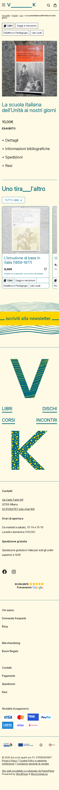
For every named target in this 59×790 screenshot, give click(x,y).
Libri (7, 408)
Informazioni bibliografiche (27, 149)
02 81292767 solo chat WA (18, 509)
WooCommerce (39, 774)
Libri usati (37, 32)
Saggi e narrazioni (27, 25)
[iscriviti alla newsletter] (29, 318)
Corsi (8, 420)
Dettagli (11, 140)
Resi (8, 165)
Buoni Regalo (10, 651)
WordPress (22, 774)
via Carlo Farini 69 (12, 499)
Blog (5, 626)
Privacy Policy (9, 760)
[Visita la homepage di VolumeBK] (21, 5)
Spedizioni (14, 157)
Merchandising (11, 643)
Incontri (46, 420)
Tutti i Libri (12, 200)
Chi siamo (8, 610)
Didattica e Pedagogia (15, 32)
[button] (45, 269)
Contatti (7, 667)
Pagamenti (8, 675)
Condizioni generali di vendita (33, 763)
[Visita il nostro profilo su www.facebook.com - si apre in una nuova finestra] (4, 571)
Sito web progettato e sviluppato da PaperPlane (28, 770)
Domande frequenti (14, 618)
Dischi (49, 408)
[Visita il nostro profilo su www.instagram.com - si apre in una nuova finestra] (13, 571)
